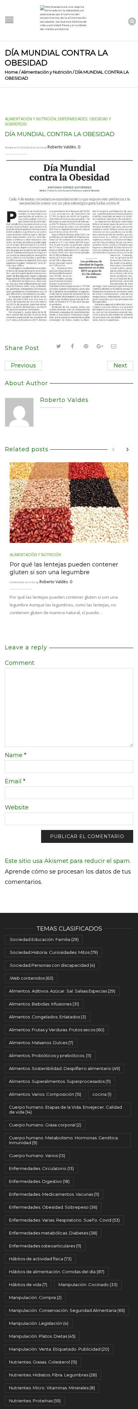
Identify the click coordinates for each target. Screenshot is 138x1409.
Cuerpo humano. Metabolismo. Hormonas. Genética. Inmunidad (64, 1140)
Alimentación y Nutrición (46, 72)
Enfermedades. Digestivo (39, 1181)
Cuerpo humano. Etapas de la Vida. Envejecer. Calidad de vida (65, 1109)
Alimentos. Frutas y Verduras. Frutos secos (56, 1029)
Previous (23, 365)
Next (120, 365)
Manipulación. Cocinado (87, 1284)
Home (11, 72)
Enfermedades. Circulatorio (41, 1168)
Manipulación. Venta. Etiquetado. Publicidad (59, 1349)
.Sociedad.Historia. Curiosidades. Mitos (53, 952)
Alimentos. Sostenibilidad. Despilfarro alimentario (64, 1068)
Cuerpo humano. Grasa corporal (45, 1124)
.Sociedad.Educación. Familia (44, 939)
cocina (101, 1094)
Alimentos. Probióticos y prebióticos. (50, 1055)
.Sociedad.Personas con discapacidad (52, 965)
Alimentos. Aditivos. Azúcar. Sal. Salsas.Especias (62, 991)
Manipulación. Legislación (38, 1323)
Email (15, 781)
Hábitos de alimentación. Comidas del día (56, 1271)
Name (15, 755)
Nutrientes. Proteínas (35, 1400)
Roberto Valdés (61, 147)
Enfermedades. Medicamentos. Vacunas (54, 1194)
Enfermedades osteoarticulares (45, 1245)
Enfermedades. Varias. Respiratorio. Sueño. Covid (64, 1220)
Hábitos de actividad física (40, 1258)
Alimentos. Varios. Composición (45, 1094)
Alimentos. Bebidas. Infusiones (44, 1003)
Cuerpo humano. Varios (37, 1155)
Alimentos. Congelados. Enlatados (47, 1016)
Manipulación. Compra (35, 1297)
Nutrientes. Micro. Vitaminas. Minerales (52, 1387)
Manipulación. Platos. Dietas (42, 1336)
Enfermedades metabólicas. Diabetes (53, 1232)
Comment (19, 662)
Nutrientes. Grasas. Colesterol (43, 1361)
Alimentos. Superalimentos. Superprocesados (60, 1081)
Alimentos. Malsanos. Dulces (41, 1042)
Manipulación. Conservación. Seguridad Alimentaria (67, 1310)
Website (17, 807)
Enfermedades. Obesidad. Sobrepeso (53, 1207)
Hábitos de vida (28, 1284)
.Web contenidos (31, 978)
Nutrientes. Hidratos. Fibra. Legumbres (53, 1374)
